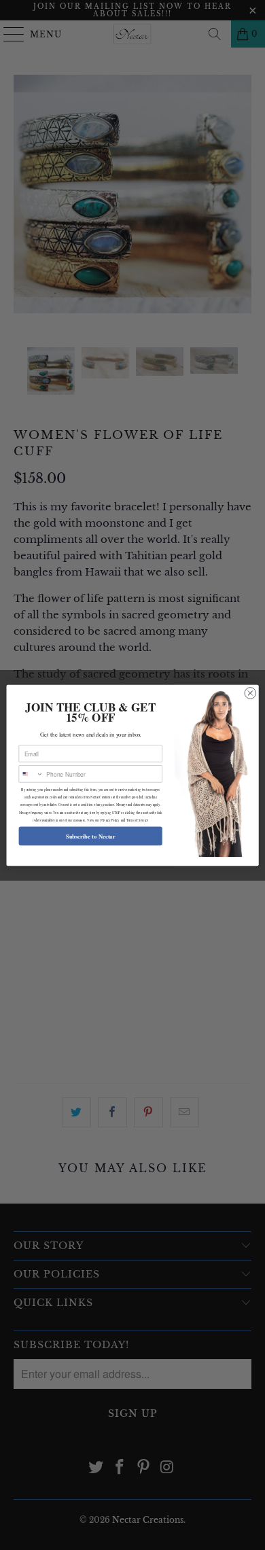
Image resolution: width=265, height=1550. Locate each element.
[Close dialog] (250, 693)
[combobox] (31, 773)
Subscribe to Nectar (91, 836)
